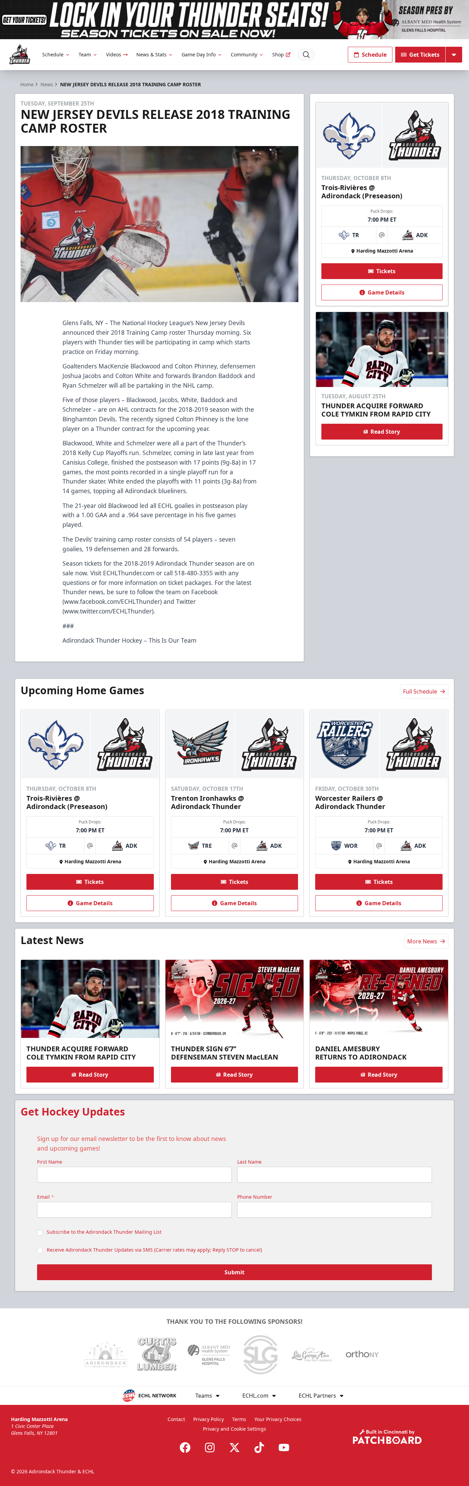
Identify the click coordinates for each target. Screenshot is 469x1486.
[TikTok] (259, 1447)
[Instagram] (209, 1447)
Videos (113, 54)
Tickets (386, 271)
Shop (278, 54)
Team (85, 54)
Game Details (386, 292)
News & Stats (151, 54)
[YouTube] (284, 1447)
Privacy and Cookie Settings (234, 1429)
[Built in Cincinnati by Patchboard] (387, 1436)
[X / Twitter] (234, 1447)
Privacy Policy (208, 1419)
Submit (234, 1272)
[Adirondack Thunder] (20, 54)
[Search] (306, 54)
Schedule (53, 54)
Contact (176, 1419)
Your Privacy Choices (277, 1419)
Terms (239, 1419)
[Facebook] (185, 1447)
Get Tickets (424, 54)
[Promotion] (234, 19)
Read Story (385, 431)
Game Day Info (199, 54)
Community (244, 54)
